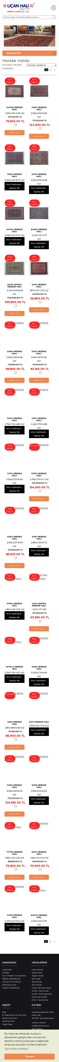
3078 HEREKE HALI (14, 916)
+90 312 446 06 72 (39, 1023)
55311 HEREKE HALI (39, 853)
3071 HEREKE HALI (39, 722)
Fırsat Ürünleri (37, 970)
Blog (4, 1012)
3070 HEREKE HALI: (38, 175)
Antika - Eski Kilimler (40, 991)
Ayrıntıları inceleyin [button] (16, 1048)
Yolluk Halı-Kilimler (39, 997)
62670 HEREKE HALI (39, 916)
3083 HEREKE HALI (38, 108)
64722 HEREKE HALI (14, 230)
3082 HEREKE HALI (14, 538)
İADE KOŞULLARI (9, 985)
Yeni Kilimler (37, 985)
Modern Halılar (38, 976)
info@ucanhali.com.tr (40, 1026)
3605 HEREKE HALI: (14, 175)
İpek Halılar (36, 979)
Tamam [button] (29, 1056)
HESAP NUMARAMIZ (11, 988)
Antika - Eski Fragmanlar (42, 994)
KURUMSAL (7, 970)
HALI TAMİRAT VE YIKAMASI (14, 976)
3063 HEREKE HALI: (38, 352)
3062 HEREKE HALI (14, 786)
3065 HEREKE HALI (39, 668)
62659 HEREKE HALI (39, 230)
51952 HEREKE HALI (14, 604)
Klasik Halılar (37, 973)
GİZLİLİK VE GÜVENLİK (11, 982)
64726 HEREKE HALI (14, 108)
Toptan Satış (7, 1024)
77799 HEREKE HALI (15, 853)
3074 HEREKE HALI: (14, 474)
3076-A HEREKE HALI (14, 668)
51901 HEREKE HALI (39, 474)
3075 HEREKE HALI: (39, 285)
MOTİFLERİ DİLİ (8, 1021)
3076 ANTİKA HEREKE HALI (14, 285)
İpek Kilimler (37, 982)
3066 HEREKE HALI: (14, 352)
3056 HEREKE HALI (39, 786)
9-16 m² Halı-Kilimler (40, 1000)
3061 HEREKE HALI (14, 723)
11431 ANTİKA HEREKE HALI (39, 604)
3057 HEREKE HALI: (39, 419)
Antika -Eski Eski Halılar (41, 988)
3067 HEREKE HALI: (14, 419)
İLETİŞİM (5, 973)
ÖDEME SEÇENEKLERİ (11, 979)
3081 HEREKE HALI (39, 538)
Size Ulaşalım (37, 1029)
